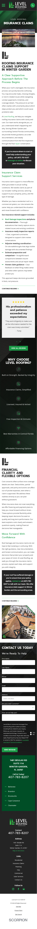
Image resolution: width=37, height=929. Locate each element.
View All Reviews (18, 348)
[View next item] (20, 342)
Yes (33, 732)
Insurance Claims (18, 863)
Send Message (9, 750)
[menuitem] (18, 907)
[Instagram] (13, 889)
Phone (4, 677)
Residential (18, 860)
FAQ (18, 870)
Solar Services (18, 876)
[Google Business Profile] (24, 889)
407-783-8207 (18, 777)
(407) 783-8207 (23, 157)
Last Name (5, 668)
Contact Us (18, 880)
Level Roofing (9, 116)
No (33, 734)
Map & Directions (18, 851)
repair (17, 143)
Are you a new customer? (10, 704)
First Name (5, 658)
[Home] (18, 5)
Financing (18, 867)
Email (3, 685)
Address (5, 695)
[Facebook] (18, 889)
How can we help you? (9, 713)
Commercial (18, 873)
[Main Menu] (3, 5)
